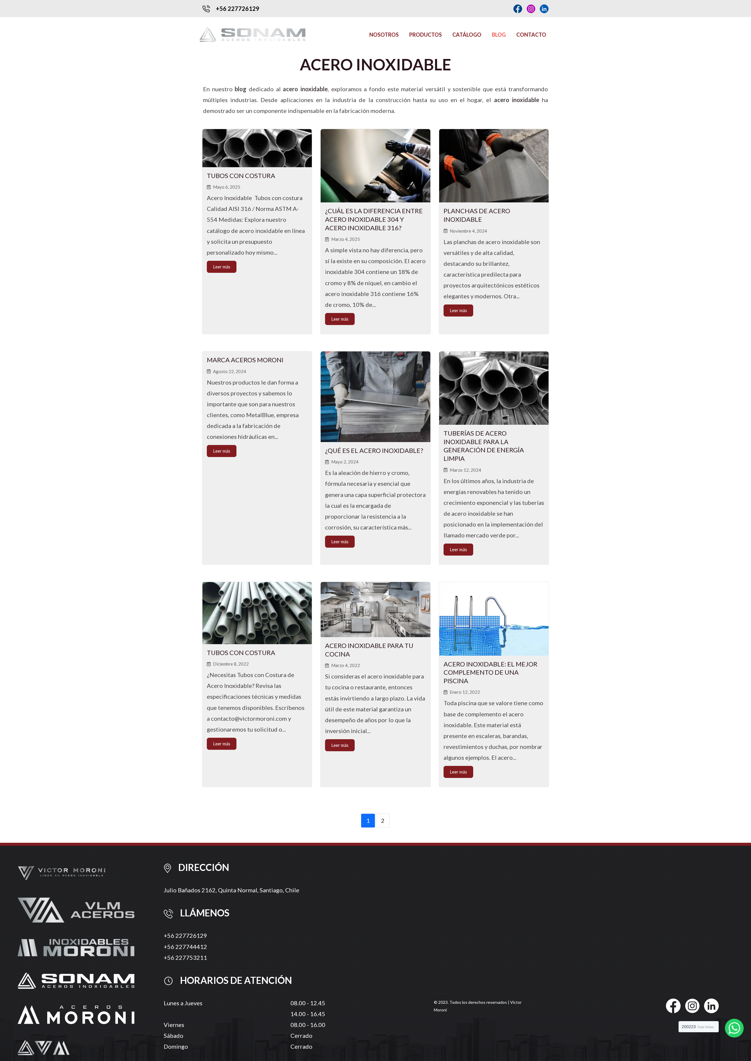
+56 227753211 (185, 957)
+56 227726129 (185, 935)
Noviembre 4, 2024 (468, 231)
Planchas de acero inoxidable (477, 215)
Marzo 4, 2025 (345, 239)
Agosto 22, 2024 (229, 371)
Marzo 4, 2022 (345, 665)
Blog (499, 34)
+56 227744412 (185, 946)
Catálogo (466, 34)
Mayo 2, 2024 (344, 462)
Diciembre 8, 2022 (231, 664)
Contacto (531, 34)
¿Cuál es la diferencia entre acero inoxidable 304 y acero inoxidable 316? (374, 219)
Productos (425, 34)
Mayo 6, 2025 (226, 187)
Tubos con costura (241, 176)
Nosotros (384, 34)
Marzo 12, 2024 (465, 470)
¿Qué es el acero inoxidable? (374, 450)
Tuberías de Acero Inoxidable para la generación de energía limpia (484, 445)
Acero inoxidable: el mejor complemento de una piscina (490, 672)
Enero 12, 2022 (465, 692)
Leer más (221, 266)
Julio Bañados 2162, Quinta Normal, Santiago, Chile (231, 890)
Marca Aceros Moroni (245, 360)
